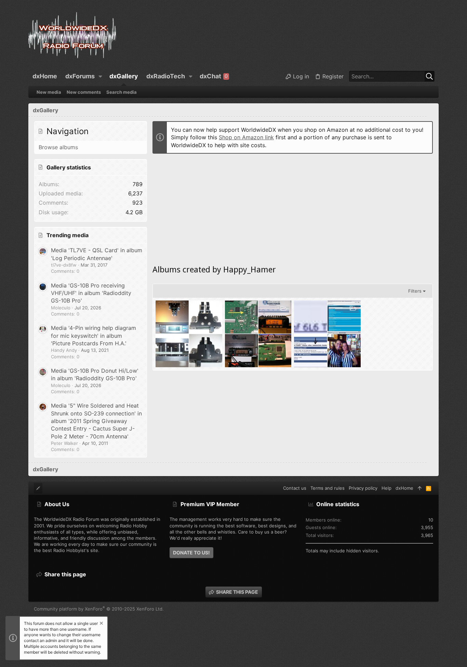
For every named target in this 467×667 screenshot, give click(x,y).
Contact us (294, 488)
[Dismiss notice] (101, 624)
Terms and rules (327, 488)
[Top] (419, 488)
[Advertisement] (292, 207)
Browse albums (58, 147)
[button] (100, 76)
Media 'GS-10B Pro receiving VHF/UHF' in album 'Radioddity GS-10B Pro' (91, 293)
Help (386, 488)
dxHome (404, 488)
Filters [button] (415, 291)
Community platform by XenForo (99, 609)
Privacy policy (363, 488)
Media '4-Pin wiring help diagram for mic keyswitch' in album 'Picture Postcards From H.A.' (93, 335)
